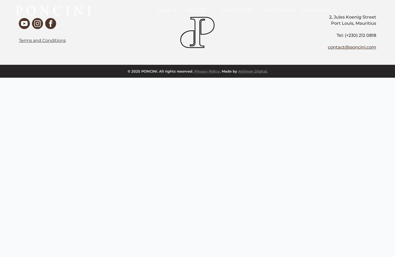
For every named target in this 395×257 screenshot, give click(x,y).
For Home (316, 10)
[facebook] (50, 23)
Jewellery (238, 10)
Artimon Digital (252, 71)
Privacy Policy (207, 71)
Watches (277, 10)
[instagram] (37, 23)
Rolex (197, 10)
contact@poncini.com (352, 47)
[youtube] (24, 23)
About (167, 10)
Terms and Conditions (42, 40)
